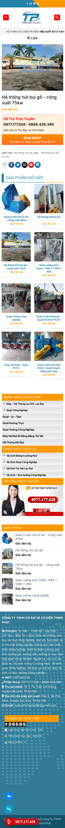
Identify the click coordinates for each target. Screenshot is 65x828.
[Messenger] (9, 796)
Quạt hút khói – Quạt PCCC (16, 366)
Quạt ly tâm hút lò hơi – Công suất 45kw (16, 218)
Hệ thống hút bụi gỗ (48, 216)
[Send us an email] (38, 4)
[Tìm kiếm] (57, 18)
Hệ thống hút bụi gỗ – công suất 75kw (16, 267)
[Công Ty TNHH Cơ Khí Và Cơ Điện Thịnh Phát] (31, 17)
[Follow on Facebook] (27, 4)
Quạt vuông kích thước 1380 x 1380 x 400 (48, 268)
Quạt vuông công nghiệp (18, 429)
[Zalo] (9, 809)
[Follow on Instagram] (31, 4)
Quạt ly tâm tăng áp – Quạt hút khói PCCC (48, 318)
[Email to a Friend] (25, 165)
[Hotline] (9, 821)
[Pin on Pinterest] (31, 165)
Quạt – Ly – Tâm (12, 416)
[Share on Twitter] (18, 165)
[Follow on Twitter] (34, 4)
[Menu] (6, 18)
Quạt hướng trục (13, 423)
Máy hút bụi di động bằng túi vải (23, 435)
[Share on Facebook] (11, 165)
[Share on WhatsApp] (5, 165)
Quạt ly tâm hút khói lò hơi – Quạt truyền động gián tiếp (48, 368)
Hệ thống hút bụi (13, 442)
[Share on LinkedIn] (38, 165)
